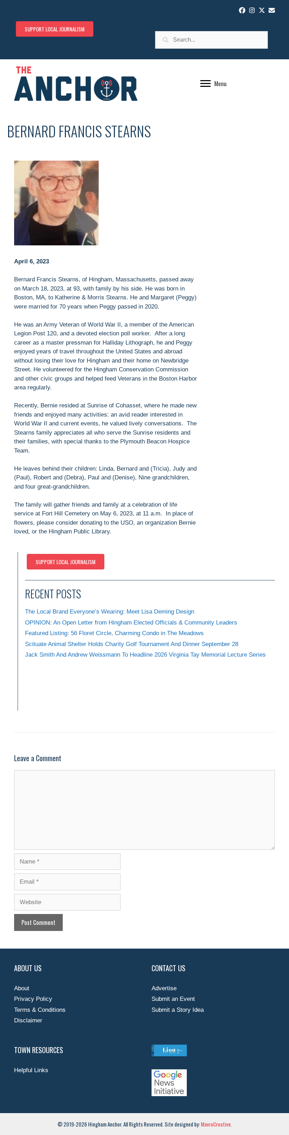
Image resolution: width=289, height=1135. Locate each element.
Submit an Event (173, 999)
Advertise (164, 988)
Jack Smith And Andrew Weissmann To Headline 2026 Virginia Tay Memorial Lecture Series (145, 654)
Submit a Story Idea (178, 1009)
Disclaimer (28, 1020)
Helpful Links (31, 1070)
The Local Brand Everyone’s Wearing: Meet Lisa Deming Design (109, 611)
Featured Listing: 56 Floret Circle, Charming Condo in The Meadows (114, 633)
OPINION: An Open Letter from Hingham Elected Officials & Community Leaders (131, 622)
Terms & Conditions (40, 1009)
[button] (242, 10)
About (21, 988)
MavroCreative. (216, 1124)
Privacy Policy (33, 999)
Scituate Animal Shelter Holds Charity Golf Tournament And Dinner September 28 (131, 644)
